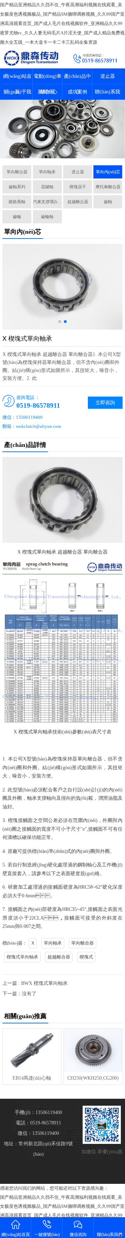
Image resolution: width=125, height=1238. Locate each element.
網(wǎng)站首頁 (15, 1234)
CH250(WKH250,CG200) (93, 1078)
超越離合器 (77, 201)
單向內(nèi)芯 (108, 171)
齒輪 (17, 216)
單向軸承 (47, 171)
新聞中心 (47, 91)
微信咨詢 (78, 1234)
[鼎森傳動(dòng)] (31, 57)
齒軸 (108, 201)
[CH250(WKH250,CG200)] (93, 1050)
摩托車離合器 (107, 186)
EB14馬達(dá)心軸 (31, 1078)
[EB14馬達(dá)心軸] (32, 1050)
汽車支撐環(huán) (47, 201)
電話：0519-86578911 (38, 1122)
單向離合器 (17, 171)
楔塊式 (86, 956)
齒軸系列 (17, 186)
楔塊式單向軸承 (22, 956)
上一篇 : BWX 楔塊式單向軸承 (35, 983)
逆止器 (107, 76)
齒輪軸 (47, 216)
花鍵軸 (47, 186)
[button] (59, 321)
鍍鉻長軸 (17, 201)
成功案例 (77, 91)
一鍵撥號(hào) (47, 1234)
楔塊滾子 (77, 186)
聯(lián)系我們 (109, 1234)
